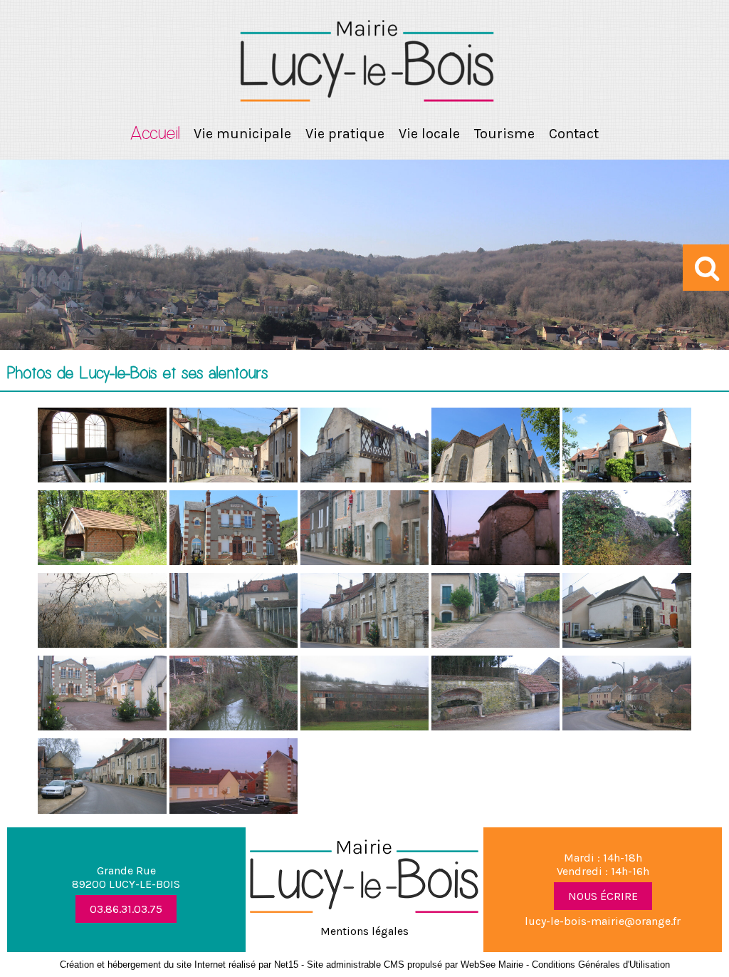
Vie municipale (242, 133)
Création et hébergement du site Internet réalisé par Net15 (179, 964)
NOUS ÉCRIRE (603, 896)
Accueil (154, 134)
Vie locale (429, 133)
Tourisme (504, 133)
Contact (574, 133)
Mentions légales (364, 931)
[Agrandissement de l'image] (102, 478)
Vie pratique (344, 133)
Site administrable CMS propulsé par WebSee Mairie (415, 964)
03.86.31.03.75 (126, 909)
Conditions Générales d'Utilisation (601, 964)
